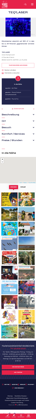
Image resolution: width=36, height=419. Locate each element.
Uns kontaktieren (18, 367)
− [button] (2, 162)
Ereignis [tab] (13, 187)
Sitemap (10, 396)
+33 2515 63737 (19, 348)
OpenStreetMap (32, 182)
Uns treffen (18, 372)
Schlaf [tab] (23, 187)
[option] (18, 27)
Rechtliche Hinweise (21, 396)
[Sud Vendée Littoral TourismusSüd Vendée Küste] (5, 4)
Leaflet (20, 182)
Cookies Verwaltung (17, 402)
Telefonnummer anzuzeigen (18, 65)
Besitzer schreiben (10, 70)
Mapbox (25, 182)
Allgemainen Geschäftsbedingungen (17, 398)
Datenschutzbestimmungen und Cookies (17, 400)
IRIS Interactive (23, 405)
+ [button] (2, 159)
